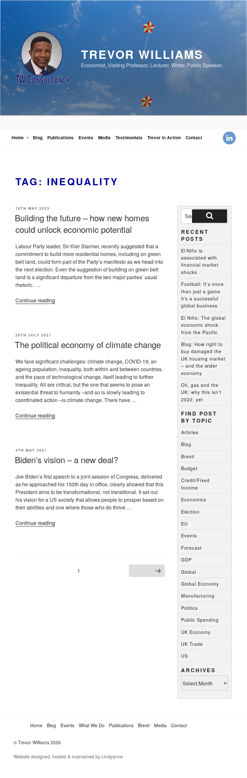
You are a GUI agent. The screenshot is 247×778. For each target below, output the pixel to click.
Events (85, 137)
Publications (60, 137)
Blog (37, 137)
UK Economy (196, 632)
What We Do (92, 725)
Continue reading (35, 300)
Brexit (188, 456)
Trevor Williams (142, 54)
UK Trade (192, 644)
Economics (193, 499)
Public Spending (200, 620)
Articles (189, 432)
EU (184, 523)
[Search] (209, 216)
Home (18, 137)
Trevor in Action (164, 137)
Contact (194, 137)
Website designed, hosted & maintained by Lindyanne (68, 756)
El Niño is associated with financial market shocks (199, 261)
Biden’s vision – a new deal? (66, 459)
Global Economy (200, 584)
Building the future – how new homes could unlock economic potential (82, 223)
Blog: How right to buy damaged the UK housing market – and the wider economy (203, 358)
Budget (189, 468)
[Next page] (147, 570)
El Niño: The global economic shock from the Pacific (203, 325)
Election (190, 511)
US (184, 656)
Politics (189, 608)
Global (188, 572)
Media (104, 137)
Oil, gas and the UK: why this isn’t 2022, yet (201, 392)
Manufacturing (198, 595)
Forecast (191, 548)
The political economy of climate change (88, 344)
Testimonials (128, 137)
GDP (186, 559)
